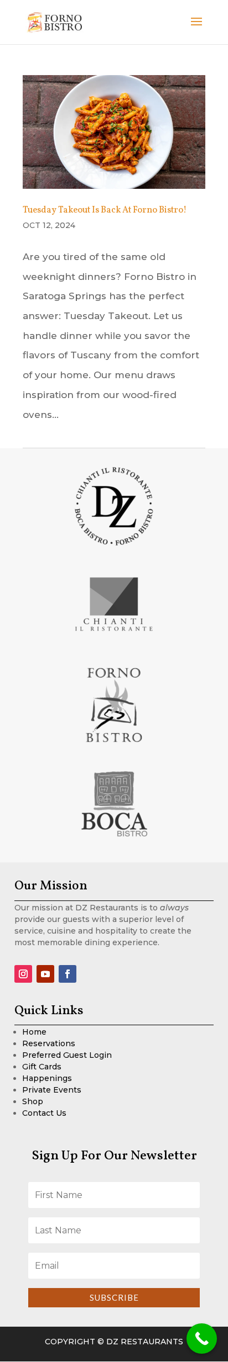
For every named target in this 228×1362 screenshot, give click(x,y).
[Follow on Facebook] (67, 974)
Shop (32, 1101)
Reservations (48, 1043)
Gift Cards (41, 1067)
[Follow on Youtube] (45, 974)
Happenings (47, 1078)
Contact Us (44, 1113)
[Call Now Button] (201, 1338)
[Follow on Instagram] (23, 974)
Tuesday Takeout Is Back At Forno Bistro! (104, 210)
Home (34, 1032)
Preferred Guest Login (67, 1055)
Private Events (51, 1090)
